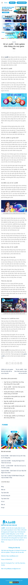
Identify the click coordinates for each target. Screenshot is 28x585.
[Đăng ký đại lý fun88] (14, 10)
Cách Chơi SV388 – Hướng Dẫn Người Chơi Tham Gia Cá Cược (12, 462)
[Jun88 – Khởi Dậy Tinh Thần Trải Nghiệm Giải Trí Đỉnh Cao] (6, 2)
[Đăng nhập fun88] (14, 35)
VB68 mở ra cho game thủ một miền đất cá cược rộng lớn (7, 371)
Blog (2, 486)
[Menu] (2, 3)
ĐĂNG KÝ (12, 2)
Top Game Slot (5, 498)
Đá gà (2, 507)
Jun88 (6, 57)
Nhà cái (3, 489)
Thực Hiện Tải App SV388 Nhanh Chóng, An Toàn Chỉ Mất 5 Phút (12, 476)
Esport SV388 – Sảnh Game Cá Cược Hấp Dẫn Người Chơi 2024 (13, 471)
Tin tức (14, 42)
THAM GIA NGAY (22, 2)
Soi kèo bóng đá (5, 495)
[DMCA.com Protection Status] (14, 582)
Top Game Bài (5, 492)
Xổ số (2, 501)
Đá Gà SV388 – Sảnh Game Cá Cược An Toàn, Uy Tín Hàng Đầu (13, 457)
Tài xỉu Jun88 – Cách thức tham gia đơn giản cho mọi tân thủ (20, 371)
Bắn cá (3, 504)
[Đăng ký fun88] (14, 436)
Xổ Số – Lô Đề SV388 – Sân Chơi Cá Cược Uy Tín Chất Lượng (13, 466)
